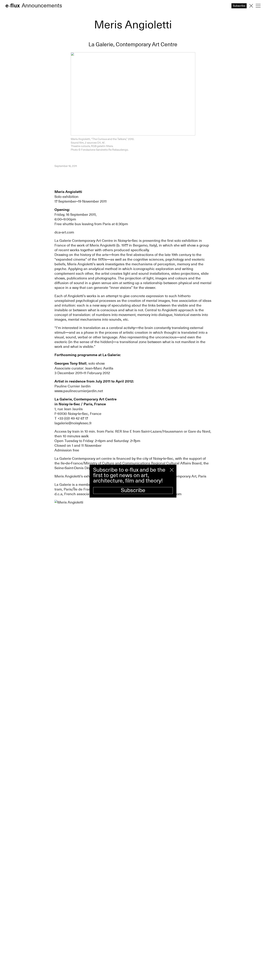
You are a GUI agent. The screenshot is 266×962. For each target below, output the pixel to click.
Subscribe (133, 490)
